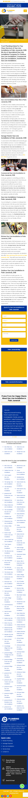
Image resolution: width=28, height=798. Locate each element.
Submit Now (14, 340)
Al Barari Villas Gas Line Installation (7, 528)
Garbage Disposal (8, 743)
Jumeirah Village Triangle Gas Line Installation (8, 654)
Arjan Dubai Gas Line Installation (21, 614)
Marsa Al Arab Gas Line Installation (7, 641)
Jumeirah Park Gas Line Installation (7, 675)
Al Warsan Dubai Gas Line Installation (21, 647)
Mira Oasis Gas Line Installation (8, 466)
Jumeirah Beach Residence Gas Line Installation (8, 702)
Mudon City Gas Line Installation (8, 619)
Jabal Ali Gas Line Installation (21, 466)
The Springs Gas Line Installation (8, 483)
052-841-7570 (14, 6)
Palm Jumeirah (10, 40)
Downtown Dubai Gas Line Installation (21, 556)
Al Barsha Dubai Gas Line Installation (21, 701)
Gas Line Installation (8, 746)
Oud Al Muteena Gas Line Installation (8, 606)
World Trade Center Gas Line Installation (8, 534)
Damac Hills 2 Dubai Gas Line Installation (20, 563)
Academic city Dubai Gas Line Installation (20, 708)
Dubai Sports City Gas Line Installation (21, 490)
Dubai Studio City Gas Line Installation (21, 484)
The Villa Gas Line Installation (8, 552)
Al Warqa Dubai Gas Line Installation (20, 653)
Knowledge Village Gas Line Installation (8, 648)
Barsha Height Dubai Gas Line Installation (20, 608)
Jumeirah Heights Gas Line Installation (8, 695)
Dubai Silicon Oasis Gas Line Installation (20, 502)
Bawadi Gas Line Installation (21, 602)
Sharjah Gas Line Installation (21, 452)
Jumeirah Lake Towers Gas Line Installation (8, 682)
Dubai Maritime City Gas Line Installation (20, 515)
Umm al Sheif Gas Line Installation (8, 540)
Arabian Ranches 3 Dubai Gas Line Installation (21, 620)
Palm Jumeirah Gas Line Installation (8, 593)
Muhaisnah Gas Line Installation (8, 501)
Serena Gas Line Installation (8, 578)
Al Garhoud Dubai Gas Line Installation (21, 687)
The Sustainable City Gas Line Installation (8, 511)
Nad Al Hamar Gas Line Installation (7, 613)
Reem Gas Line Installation (8, 587)
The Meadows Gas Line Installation (8, 488)
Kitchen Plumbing (7, 740)
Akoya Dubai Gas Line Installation (8, 506)
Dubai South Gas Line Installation (21, 496)
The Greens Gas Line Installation (8, 573)
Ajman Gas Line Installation (8, 452)
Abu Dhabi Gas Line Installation (8, 448)
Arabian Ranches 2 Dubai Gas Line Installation (21, 626)
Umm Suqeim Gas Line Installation (7, 477)
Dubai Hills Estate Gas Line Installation (21, 542)
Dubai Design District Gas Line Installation (21, 549)
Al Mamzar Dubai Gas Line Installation (21, 674)
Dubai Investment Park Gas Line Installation (21, 528)
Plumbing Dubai (14, 793)
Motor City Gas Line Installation (8, 624)
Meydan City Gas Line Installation (8, 635)
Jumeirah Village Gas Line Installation (8, 668)
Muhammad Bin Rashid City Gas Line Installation (8, 629)
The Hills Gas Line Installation (8, 568)
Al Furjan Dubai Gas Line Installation (20, 694)
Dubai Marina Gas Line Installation (21, 521)
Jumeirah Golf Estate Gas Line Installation (8, 495)
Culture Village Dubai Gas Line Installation (20, 576)
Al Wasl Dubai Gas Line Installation (20, 640)
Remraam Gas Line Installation (8, 582)
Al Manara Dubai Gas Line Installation (21, 667)
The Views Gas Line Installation (8, 556)
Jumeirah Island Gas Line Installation (8, 688)
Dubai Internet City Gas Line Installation (20, 536)
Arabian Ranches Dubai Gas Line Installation (21, 633)
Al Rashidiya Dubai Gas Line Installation (20, 660)
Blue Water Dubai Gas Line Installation (21, 597)
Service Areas (6, 749)
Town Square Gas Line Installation (7, 546)
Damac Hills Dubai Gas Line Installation (20, 570)
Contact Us (6, 751)
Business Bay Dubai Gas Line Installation (20, 590)
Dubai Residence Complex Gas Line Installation (21, 509)
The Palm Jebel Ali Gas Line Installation (8, 562)
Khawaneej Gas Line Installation (8, 522)
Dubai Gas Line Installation (20, 448)
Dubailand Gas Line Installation (21, 478)
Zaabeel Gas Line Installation (8, 471)
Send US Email (10, 780)
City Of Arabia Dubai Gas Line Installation (20, 583)
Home (2, 40)
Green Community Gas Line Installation (21, 472)
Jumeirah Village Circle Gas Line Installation (8, 661)
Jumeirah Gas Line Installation (8, 708)
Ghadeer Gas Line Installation (8, 517)
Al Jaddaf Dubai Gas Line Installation (20, 681)
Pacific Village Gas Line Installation (7, 600)
